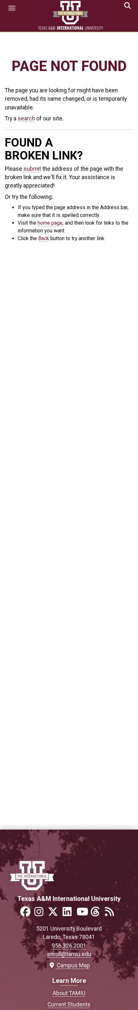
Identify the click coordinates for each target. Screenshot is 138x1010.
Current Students (69, 1004)
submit (32, 169)
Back (43, 238)
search (26, 118)
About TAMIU (69, 993)
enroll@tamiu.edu (69, 954)
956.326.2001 (69, 946)
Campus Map (72, 965)
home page (50, 223)
